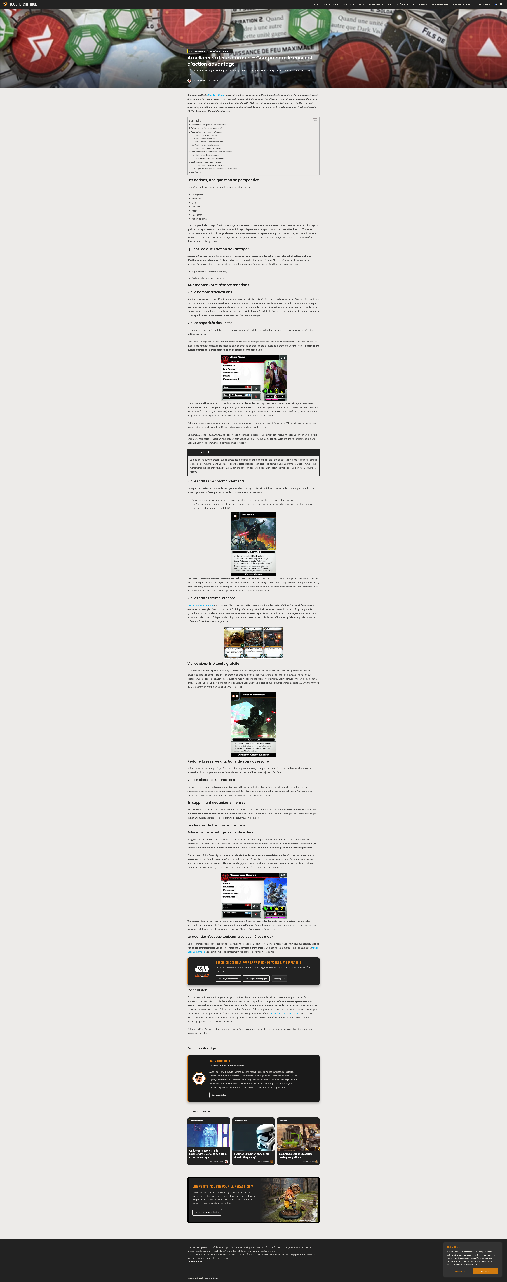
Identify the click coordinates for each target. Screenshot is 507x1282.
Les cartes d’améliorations (200, 605)
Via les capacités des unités (206, 138)
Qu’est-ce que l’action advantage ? (206, 128)
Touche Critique (23, 4)
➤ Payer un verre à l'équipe (207, 1212)
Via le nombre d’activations (206, 135)
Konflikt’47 (349, 4)
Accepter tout (485, 1271)
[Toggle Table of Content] (314, 120)
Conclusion (196, 172)
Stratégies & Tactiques (220, 51)
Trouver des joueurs (463, 4)
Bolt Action (330, 4)
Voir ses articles (219, 1095)
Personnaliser (459, 1271)
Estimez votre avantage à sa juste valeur (211, 165)
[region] (473, 1260)
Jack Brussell (201, 80)
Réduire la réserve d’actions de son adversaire (211, 151)
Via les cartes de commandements (209, 142)
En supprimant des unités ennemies (209, 158)
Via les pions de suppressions (207, 155)
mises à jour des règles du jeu (285, 1013)
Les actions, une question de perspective (209, 124)
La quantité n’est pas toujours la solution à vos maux (216, 168)
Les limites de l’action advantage (206, 161)
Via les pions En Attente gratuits (208, 148)
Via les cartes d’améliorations (207, 145)
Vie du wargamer (440, 4)
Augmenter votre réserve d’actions (206, 131)
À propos (483, 4)
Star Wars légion (216, 95)
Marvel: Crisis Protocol (371, 4)
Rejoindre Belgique (258, 978)
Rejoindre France (230, 978)
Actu (316, 4)
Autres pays (279, 978)
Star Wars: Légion (397, 4)
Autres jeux (419, 4)
